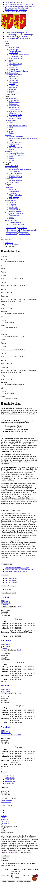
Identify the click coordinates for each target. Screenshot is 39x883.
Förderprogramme (14, 171)
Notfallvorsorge (14, 49)
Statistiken (12, 91)
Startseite (3, 816)
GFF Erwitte (13, 206)
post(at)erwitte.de (6, 800)
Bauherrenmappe (14, 102)
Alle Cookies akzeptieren (23, 881)
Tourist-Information (15, 222)
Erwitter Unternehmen (16, 180)
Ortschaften (12, 193)
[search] (10, 239)
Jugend (11, 124)
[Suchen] (20, 239)
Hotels (11, 217)
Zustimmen (6, 860)
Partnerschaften (13, 198)
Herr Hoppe (5, 597)
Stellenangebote (14, 93)
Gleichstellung (13, 80)
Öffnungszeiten (13, 85)
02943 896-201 (5, 646)
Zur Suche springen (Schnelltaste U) (16, 8)
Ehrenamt (8, 135)
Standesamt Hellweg (15, 64)
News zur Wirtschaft (11, 166)
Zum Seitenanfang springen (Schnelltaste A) (19, 4)
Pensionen (12, 219)
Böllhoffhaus (13, 202)
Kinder (11, 122)
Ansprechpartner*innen (8, 593)
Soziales (11, 131)
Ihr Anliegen (9, 60)
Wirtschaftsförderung (11, 167)
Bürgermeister (13, 76)
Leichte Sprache (11, 38)
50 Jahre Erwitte (14, 47)
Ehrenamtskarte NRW (16, 137)
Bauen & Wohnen (10, 98)
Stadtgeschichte (14, 197)
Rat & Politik (13, 87)
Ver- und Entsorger (15, 118)
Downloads (5, 575)
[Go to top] (1, 768)
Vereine (11, 149)
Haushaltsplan (13, 82)
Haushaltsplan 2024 (11, 582)
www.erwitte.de (6, 802)
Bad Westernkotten (11, 220)
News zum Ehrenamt (15, 147)
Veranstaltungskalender (16, 58)
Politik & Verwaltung (11, 73)
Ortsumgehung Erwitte (16, 56)
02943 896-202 (5, 603)
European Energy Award (16, 155)
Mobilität (11, 160)
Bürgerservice (13, 62)
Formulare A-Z (13, 67)
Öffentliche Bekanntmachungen (19, 54)
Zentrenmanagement (15, 177)
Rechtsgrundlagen (7, 564)
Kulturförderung (14, 144)
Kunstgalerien (13, 208)
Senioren (11, 133)
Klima (11, 157)
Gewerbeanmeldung (15, 173)
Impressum (4, 819)
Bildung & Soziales (11, 120)
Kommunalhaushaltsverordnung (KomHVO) (19, 569)
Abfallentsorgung (14, 100)
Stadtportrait (8, 188)
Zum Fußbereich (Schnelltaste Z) (15, 11)
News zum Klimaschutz (16, 153)
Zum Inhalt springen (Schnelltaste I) (16, 10)
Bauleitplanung (13, 104)
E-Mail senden (5, 601)
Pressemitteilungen (15, 51)
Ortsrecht (12, 84)
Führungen (12, 204)
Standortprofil (9, 178)
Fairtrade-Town (14, 191)
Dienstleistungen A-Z (13, 35)
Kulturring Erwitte (14, 209)
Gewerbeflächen (14, 175)
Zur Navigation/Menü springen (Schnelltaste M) (20, 6)
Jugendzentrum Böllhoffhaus (18, 126)
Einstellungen (5, 856)
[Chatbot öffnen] (34, 878)
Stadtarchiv (12, 89)
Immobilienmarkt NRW (16, 111)
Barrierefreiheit (11, 36)
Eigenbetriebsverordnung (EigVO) (16, 571)
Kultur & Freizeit (10, 200)
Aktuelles (8, 45)
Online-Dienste (13, 69)
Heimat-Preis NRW (15, 142)
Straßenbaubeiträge (15, 116)
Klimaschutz (9, 151)
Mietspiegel (12, 113)
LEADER (12, 146)
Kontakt (3, 817)
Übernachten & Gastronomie (14, 213)
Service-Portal (11, 32)
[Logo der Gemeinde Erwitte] (13, 29)
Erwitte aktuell (13, 53)
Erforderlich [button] (5, 858)
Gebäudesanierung (15, 109)
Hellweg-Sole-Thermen (16, 224)
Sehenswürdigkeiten (15, 195)
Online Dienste (9, 776)
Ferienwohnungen (14, 215)
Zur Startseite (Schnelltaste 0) (14, 2)
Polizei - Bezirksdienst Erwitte (18, 71)
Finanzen (8, 589)
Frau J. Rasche (6, 640)
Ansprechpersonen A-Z (16, 75)
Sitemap (3, 825)
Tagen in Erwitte (14, 182)
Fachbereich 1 (5, 605)
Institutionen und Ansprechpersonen (20, 169)
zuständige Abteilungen (8, 586)
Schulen (11, 127)
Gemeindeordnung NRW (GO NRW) (17, 568)
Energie (11, 158)
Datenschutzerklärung (8, 852)
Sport (10, 129)
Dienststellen (13, 78)
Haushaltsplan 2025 (11, 580)
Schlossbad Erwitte (15, 211)
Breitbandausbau (14, 107)
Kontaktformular (10, 779)
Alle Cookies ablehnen (8, 881)
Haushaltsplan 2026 (11, 578)
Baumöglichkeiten (14, 106)
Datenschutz (5, 823)
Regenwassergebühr (15, 115)
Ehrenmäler (12, 189)
